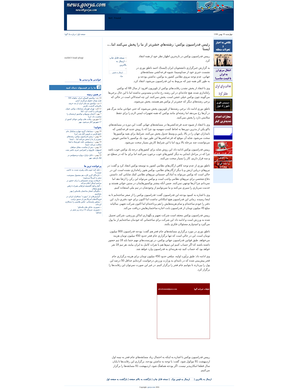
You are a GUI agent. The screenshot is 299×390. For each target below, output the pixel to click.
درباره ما (72, 34)
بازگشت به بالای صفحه (140, 379)
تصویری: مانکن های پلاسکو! (89, 207)
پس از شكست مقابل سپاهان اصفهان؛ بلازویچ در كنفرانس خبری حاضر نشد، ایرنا (83, 150)
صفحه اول (81, 34)
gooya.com (151, 387)
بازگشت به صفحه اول (116, 379)
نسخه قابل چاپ (117, 57)
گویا (66, 34)
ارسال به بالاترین (204, 379)
